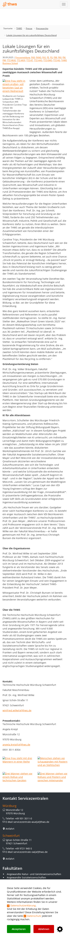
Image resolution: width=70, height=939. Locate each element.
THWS (19, 28)
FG (51, 57)
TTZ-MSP (21, 60)
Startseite (8, 28)
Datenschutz (34, 916)
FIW (55, 57)
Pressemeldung (22, 57)
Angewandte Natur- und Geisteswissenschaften (34, 874)
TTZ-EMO (47, 60)
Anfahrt (10, 828)
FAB (33, 57)
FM (64, 57)
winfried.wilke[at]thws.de (17, 710)
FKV (60, 57)
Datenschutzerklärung (23, 905)
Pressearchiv (42, 28)
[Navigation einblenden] (63, 4)
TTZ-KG (56, 60)
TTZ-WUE (11, 60)
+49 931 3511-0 (23, 818)
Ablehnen (43, 929)
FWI (4, 60)
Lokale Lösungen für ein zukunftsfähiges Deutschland (31, 35)
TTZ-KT (29, 60)
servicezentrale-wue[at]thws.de (31, 821)
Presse (29, 28)
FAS (44, 57)
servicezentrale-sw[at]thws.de (30, 852)
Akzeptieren (19, 929)
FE (48, 57)
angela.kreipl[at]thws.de (16, 744)
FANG (38, 57)
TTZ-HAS (38, 60)
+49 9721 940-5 (23, 848)
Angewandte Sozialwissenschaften (26, 877)
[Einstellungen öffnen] (60, 929)
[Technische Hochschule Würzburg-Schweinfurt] (10, 4)
